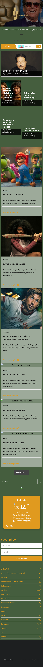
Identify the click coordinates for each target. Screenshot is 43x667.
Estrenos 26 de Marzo (14, 264)
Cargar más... (21, 472)
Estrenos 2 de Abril (13, 195)
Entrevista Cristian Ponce (31, 129)
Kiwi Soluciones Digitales (30, 660)
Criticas (6, 190)
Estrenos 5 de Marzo (13, 443)
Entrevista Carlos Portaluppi (29, 95)
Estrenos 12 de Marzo (14, 410)
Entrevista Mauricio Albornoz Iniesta (8, 123)
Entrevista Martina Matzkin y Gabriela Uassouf (8, 93)
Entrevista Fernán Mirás (16, 71)
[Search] (39, 481)
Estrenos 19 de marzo (14, 375)
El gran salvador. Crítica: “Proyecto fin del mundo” (17, 337)
